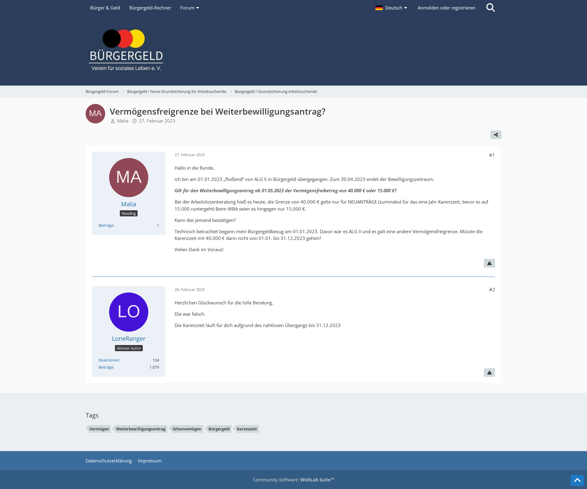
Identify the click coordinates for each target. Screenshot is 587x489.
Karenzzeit (247, 429)
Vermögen (99, 429)
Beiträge (105, 225)
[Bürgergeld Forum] (293, 50)
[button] (392, 7)
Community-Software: (293, 479)
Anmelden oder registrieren (446, 8)
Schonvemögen (187, 429)
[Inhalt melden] (489, 263)
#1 (492, 155)
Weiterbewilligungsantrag (140, 429)
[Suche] (490, 7)
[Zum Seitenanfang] (577, 480)
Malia (122, 121)
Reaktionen (108, 360)
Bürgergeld (219, 429)
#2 (492, 289)
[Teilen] (495, 135)
